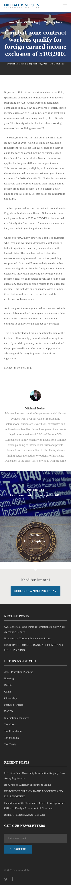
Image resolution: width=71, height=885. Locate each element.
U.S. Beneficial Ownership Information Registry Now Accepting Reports (34, 629)
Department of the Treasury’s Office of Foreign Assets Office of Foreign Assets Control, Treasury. (34, 806)
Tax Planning (11, 737)
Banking (9, 678)
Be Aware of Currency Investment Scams (27, 638)
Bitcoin (8, 685)
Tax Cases (10, 724)
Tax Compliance (53, 22)
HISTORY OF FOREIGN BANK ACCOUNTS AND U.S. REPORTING (33, 648)
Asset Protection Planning (23, 22)
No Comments (57, 63)
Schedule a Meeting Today (35, 591)
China (7, 691)
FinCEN (8, 711)
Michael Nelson (18, 63)
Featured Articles (13, 704)
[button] (65, 6)
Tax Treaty (10, 744)
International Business (16, 717)
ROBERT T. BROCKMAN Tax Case (24, 814)
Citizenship (10, 698)
